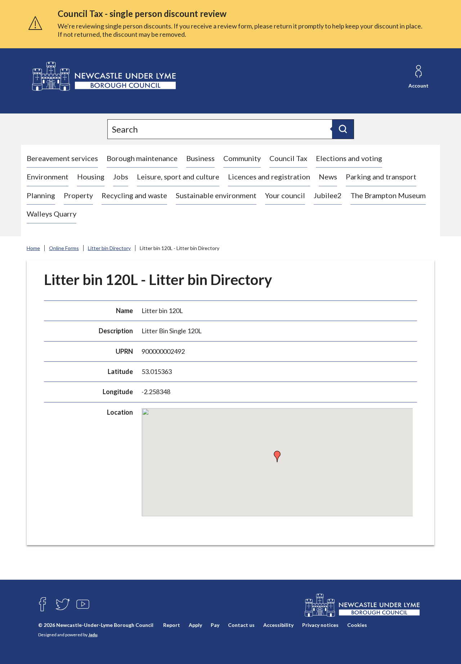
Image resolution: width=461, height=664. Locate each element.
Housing (90, 176)
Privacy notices (320, 625)
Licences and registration (269, 176)
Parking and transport (381, 176)
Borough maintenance (142, 158)
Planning (41, 195)
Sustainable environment (216, 195)
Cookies (357, 625)
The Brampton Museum (388, 195)
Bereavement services (62, 158)
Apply (195, 625)
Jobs (120, 176)
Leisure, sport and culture (178, 176)
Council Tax (288, 158)
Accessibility (278, 625)
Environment (47, 176)
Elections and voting (349, 158)
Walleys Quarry (51, 213)
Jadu (92, 634)
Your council (285, 195)
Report (171, 625)
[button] (277, 456)
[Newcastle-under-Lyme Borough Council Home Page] (103, 76)
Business (200, 158)
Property (78, 195)
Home (33, 248)
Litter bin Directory (109, 248)
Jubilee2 (328, 195)
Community (242, 158)
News (328, 176)
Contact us (241, 625)
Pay (215, 625)
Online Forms (64, 248)
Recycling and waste (134, 195)
